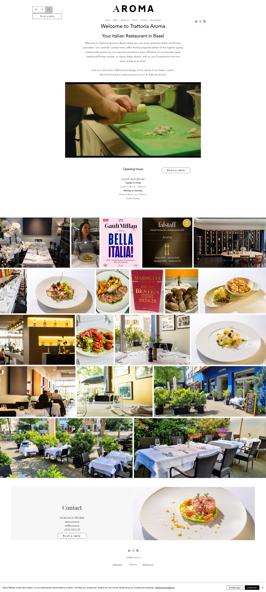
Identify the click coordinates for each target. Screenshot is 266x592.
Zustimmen (252, 587)
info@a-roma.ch (133, 557)
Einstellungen (235, 587)
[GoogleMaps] (204, 21)
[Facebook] (196, 21)
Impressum (117, 564)
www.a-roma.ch (72, 521)
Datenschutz (147, 564)
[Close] (262, 587)
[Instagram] (200, 21)
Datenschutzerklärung (165, 587)
